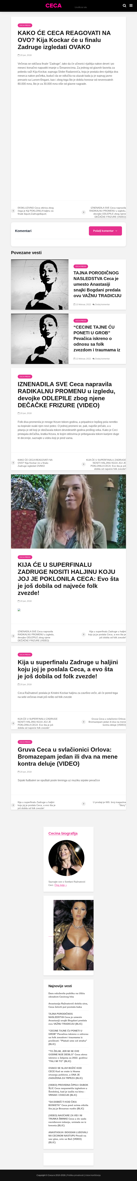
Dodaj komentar (102, 304)
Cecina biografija (63, 833)
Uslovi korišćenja (93, 1175)
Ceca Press (25, 25)
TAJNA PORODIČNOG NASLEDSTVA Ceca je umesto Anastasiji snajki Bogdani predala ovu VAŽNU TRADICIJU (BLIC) (97, 287)
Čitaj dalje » (60, 885)
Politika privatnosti (75, 1175)
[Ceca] (71, 935)
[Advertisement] (68, 113)
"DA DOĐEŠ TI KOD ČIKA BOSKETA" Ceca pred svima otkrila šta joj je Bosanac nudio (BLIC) (68, 1105)
